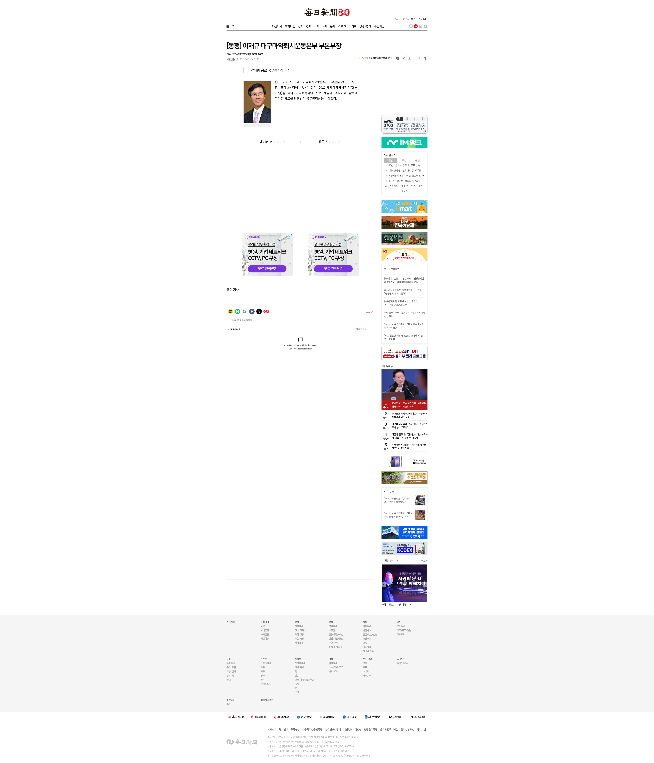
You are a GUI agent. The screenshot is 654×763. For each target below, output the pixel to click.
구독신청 (295, 729)
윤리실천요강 (407, 729)
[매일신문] (236, 717)
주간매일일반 (403, 663)
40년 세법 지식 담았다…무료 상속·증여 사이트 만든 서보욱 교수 (417, 165)
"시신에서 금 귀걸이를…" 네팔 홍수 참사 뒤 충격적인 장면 (398, 514)
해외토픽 (401, 634)
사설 (263, 626)
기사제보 (405, 18)
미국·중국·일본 (404, 630)
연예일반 (333, 663)
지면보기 (396, 18)
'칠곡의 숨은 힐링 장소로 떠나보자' (404, 180)
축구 (263, 671)
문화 (332, 26)
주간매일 (379, 26)
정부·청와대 (300, 630)
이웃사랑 (367, 646)
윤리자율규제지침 (389, 729)
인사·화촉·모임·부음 (304, 679)
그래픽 (366, 671)
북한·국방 (299, 638)
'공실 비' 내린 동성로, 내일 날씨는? (413, 604)
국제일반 (401, 626)
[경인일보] (304, 716)
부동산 (332, 630)
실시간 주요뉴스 (391, 268)
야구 (263, 667)
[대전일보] (350, 717)
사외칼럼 (265, 634)
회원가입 (422, 18)
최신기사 (277, 26)
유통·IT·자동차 (335, 646)
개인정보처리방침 (352, 729)
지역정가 (299, 642)
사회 (316, 26)
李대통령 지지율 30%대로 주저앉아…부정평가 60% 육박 (409, 415)
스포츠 (342, 26)
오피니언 (290, 26)
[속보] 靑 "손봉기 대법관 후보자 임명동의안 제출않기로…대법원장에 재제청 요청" (404, 280)
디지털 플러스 (390, 560)
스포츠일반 (266, 663)
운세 (297, 692)
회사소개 (271, 729)
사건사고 (367, 630)
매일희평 (265, 638)
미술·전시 (231, 671)
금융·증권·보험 (336, 634)
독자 (297, 683)
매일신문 (231, 54)
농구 (263, 675)
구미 (229, 704)
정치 (300, 26)
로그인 (414, 18)
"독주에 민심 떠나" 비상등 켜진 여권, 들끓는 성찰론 (411, 185)
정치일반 (299, 626)
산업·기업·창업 (336, 638)
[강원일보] (259, 717)
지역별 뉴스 (368, 651)
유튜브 (327, 141)
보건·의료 (367, 638)
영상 (365, 663)
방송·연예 (365, 26)
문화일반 (231, 663)
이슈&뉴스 (389, 491)
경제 (308, 26)
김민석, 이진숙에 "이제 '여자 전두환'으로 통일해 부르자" (409, 425)
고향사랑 (231, 700)
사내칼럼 (265, 630)
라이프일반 (300, 663)
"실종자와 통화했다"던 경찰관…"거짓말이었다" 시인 (397, 500)
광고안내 (283, 729)
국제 (324, 26)
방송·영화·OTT (336, 667)
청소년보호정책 (333, 729)
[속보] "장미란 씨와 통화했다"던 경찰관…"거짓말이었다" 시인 (401, 303)
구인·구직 (333, 642)
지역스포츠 (266, 683)
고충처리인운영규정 (312, 729)
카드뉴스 (367, 675)
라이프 (352, 26)
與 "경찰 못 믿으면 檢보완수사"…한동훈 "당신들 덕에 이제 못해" (402, 291)
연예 (331, 659)
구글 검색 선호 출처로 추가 (375, 58)
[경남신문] (281, 716)
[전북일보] (395, 717)
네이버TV (271, 141)
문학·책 (230, 675)
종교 (229, 679)
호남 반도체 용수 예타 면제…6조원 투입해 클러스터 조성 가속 (409, 404)
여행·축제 (299, 667)
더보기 (424, 560)
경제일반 (333, 626)
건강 (297, 675)
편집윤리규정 (371, 729)
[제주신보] (418, 717)
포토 (365, 667)
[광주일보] (327, 716)
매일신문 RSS (267, 700)
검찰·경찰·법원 (370, 634)
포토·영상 (367, 659)
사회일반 (367, 626)
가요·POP (333, 671)
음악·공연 (231, 667)
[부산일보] (372, 717)
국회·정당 (299, 634)
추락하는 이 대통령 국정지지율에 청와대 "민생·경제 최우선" (409, 446)
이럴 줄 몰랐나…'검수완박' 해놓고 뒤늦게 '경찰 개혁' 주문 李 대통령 (409, 436)
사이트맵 (421, 729)
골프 (263, 679)
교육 (365, 642)
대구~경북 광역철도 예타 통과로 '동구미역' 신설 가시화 (413, 170)
